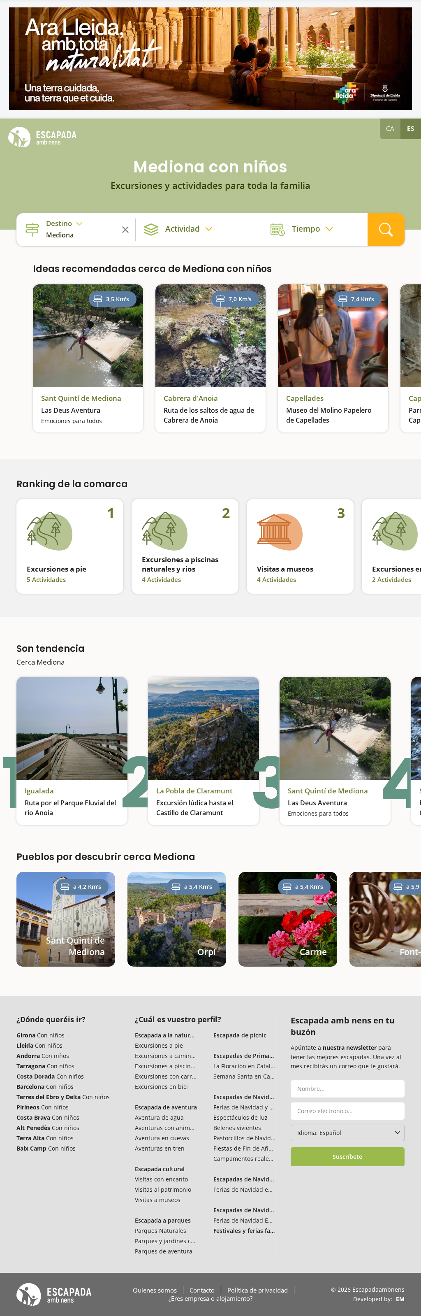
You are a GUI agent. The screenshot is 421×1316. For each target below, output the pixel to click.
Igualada (39, 790)
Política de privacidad (257, 1290)
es (410, 128)
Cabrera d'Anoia (191, 398)
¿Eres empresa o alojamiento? (210, 1298)
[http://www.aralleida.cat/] (210, 58)
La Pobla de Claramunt (194, 790)
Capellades (305, 398)
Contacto (202, 1290)
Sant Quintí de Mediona (81, 398)
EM (400, 1299)
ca (390, 128)
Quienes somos (155, 1290)
